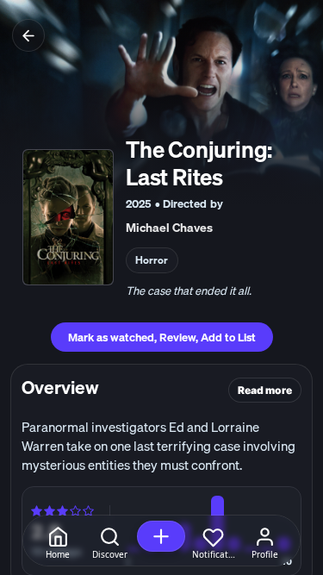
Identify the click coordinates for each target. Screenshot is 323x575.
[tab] (58, 543)
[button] (161, 536)
